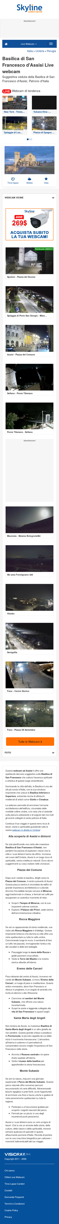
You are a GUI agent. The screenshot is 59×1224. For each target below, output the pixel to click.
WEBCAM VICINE (14, 197)
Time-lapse (12, 182)
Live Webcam (28, 43)
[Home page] (6, 43)
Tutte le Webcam (29, 741)
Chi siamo (10, 1170)
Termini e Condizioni (15, 1203)
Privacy (8, 1216)
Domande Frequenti (14, 1197)
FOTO (8, 752)
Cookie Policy (11, 1210)
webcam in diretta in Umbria (26, 830)
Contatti (8, 1190)
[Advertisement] (29, 30)
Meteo (29, 182)
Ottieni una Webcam (15, 1177)
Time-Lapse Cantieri (15, 1183)
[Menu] (51, 43)
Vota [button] (46, 182)
